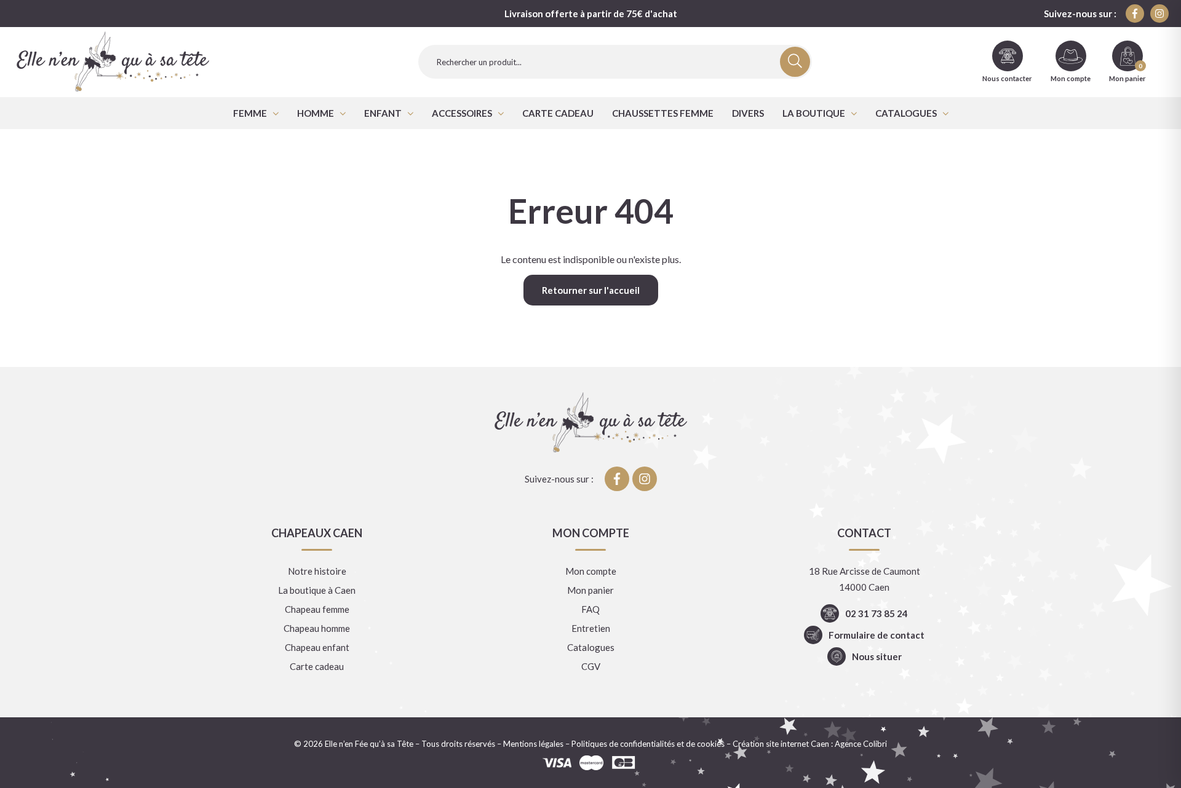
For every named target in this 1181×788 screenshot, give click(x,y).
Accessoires (462, 113)
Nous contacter (1007, 78)
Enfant (383, 113)
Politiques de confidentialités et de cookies (648, 744)
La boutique (813, 113)
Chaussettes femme (663, 113)
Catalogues (906, 113)
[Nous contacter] (1007, 56)
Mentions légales (533, 744)
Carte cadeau (558, 113)
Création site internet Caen (781, 744)
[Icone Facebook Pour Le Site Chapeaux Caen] (1135, 13)
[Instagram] (1159, 13)
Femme (250, 113)
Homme (315, 113)
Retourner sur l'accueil (591, 290)
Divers (748, 113)
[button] (256, 113)
